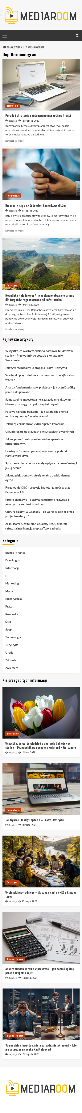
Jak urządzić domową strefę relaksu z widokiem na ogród (38, 478)
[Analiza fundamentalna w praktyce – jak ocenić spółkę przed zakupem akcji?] (41, 938)
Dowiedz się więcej (14, 140)
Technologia (13, 195)
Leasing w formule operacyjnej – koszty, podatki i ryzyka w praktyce (36, 453)
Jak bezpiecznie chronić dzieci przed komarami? (35, 424)
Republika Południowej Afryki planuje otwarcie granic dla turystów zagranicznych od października (39, 297)
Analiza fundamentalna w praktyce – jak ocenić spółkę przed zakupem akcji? (40, 390)
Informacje (12, 568)
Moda (9, 591)
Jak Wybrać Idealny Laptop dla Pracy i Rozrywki (36, 367)
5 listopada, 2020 (30, 210)
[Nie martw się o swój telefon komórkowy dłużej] (41, 174)
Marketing (12, 105)
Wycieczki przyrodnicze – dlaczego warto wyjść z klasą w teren (40, 377)
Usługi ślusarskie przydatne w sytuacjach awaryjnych (39, 431)
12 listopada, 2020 (30, 120)
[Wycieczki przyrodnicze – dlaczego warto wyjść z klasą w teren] (41, 861)
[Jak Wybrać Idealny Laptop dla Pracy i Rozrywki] (41, 789)
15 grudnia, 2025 (30, 977)
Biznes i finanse (15, 552)
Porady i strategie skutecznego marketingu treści (38, 115)
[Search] (77, 35)
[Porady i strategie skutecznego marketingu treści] (41, 84)
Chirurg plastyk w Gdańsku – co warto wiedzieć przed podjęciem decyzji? (39, 514)
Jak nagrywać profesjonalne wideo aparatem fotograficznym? (34, 441)
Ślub (8, 621)
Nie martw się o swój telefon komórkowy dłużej (35, 205)
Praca (9, 606)
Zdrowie (10, 660)
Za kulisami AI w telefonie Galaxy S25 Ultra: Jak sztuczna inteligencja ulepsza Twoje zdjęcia (36, 526)
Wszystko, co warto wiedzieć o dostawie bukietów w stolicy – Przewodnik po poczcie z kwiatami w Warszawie (39, 355)
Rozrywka (11, 614)
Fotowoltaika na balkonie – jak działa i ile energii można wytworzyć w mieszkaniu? (36, 414)
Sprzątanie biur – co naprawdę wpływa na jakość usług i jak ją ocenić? (41, 465)
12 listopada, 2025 (30, 1054)
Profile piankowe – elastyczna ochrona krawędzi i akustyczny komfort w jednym (37, 502)
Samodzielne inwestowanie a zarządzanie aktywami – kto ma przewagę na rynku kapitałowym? (40, 402)
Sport (8, 629)
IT (6, 575)
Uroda (9, 652)
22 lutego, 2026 (29, 901)
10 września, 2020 (30, 304)
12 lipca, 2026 (28, 752)
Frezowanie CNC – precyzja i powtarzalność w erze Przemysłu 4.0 (37, 490)
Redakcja (12, 121)
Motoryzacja (13, 598)
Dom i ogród (13, 560)
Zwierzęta (11, 668)
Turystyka (12, 285)
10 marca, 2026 (29, 824)
